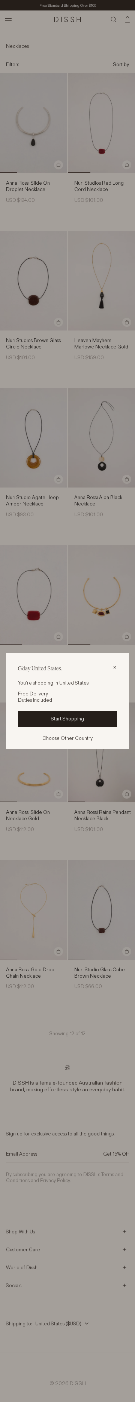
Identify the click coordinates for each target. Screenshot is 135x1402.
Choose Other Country (67, 738)
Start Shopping (67, 719)
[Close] (114, 667)
